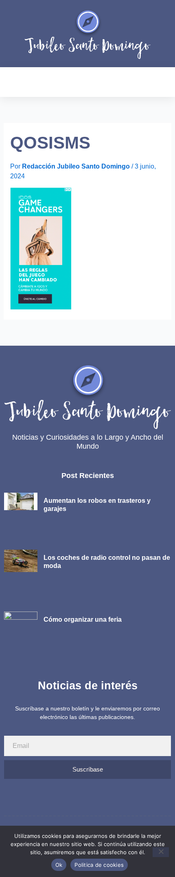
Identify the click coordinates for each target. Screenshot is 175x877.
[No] (161, 852)
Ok (59, 865)
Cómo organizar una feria (83, 619)
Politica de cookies (99, 865)
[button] (9, 82)
